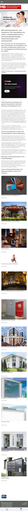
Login (26, 502)
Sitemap (10, 502)
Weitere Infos (4, 197)
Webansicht (24, 503)
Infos (6, 322)
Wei (2, 425)
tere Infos (5, 425)
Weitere (3, 322)
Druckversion (5, 502)
